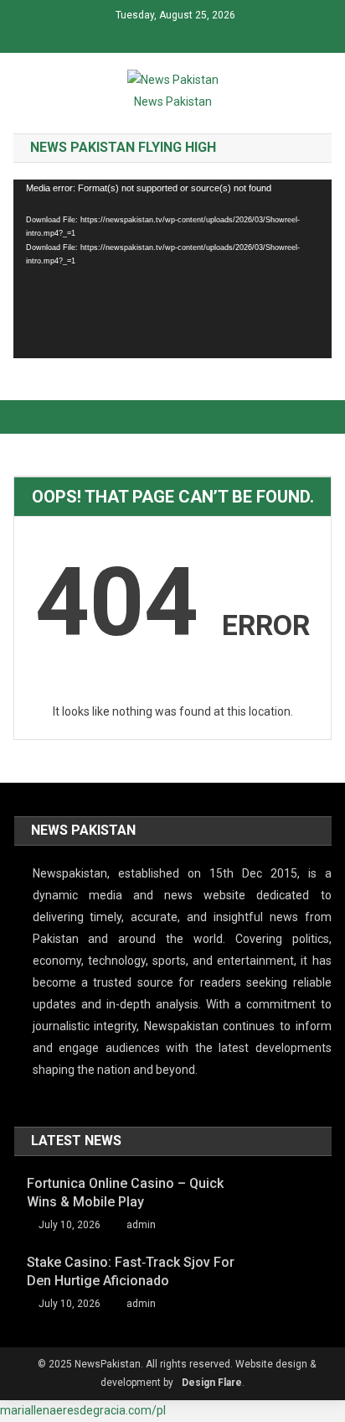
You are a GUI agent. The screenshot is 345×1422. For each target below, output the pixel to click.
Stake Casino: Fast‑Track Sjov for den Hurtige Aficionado (130, 1271)
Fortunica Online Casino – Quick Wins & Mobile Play (125, 1192)
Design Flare (212, 1382)
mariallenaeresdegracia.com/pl (83, 1410)
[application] (172, 269)
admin (141, 1225)
